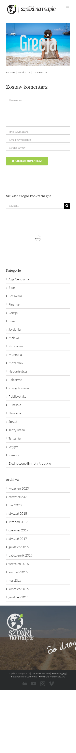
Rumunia (15, 405)
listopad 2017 (18, 522)
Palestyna (15, 380)
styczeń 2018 (18, 513)
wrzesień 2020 (19, 488)
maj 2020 (15, 505)
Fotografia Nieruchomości (24, 676)
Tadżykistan (17, 430)
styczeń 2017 (18, 539)
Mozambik (16, 363)
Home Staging (58, 673)
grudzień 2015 (19, 597)
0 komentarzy (40, 72)
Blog (12, 288)
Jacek (12, 72)
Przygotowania (19, 388)
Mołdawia (16, 346)
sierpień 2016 (18, 572)
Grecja (13, 313)
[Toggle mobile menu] (68, 6)
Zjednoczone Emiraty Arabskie (30, 463)
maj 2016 (15, 580)
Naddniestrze (18, 371)
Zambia (14, 455)
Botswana (15, 296)
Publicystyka (17, 396)
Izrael (12, 321)
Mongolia (15, 355)
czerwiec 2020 (18, 497)
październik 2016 (20, 555)
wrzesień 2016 (19, 564)
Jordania (15, 329)
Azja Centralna (19, 279)
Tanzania (15, 438)
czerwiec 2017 (18, 530)
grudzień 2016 (19, 547)
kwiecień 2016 (19, 589)
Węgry (13, 447)
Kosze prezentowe (40, 673)
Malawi (14, 338)
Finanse (14, 304)
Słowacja (15, 413)
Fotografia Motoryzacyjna (52, 676)
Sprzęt (13, 421)
